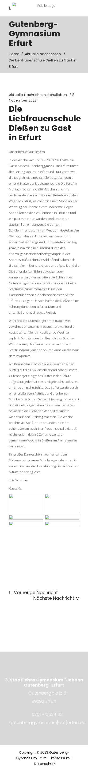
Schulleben (57, 94)
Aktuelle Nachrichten (43, 53)
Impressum (60, 758)
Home (14, 53)
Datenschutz (44, 763)
